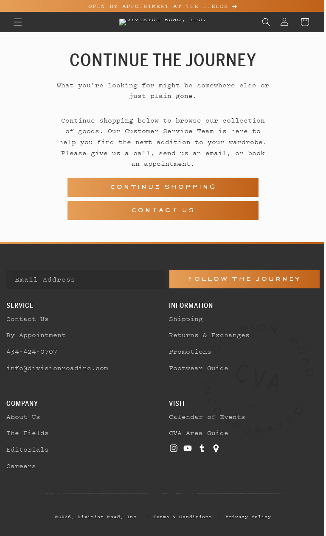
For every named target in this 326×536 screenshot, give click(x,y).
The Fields (27, 432)
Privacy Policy (245, 516)
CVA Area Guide (195, 432)
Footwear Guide (195, 367)
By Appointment (36, 334)
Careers (21, 465)
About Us (23, 416)
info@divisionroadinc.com (57, 367)
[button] (17, 22)
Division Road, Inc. (106, 516)
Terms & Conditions (179, 516)
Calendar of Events (204, 416)
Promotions (187, 351)
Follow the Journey (239, 279)
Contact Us (160, 210)
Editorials (27, 449)
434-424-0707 (31, 351)
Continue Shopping (160, 187)
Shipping (183, 318)
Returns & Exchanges (206, 334)
